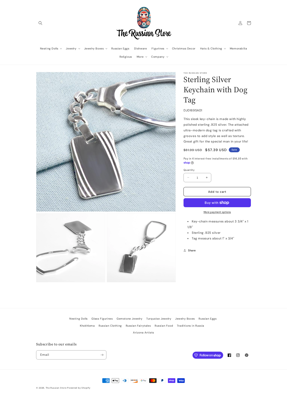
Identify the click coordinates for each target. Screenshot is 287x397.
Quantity (189, 169)
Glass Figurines (102, 318)
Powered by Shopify (78, 387)
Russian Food (164, 325)
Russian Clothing (110, 325)
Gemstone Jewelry (130, 318)
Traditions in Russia (190, 325)
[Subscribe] (102, 354)
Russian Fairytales (138, 325)
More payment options (217, 212)
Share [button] (192, 250)
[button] (40, 23)
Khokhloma (87, 325)
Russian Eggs (208, 318)
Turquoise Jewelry (158, 318)
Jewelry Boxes (185, 318)
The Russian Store (56, 387)
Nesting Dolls (78, 318)
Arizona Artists (143, 332)
